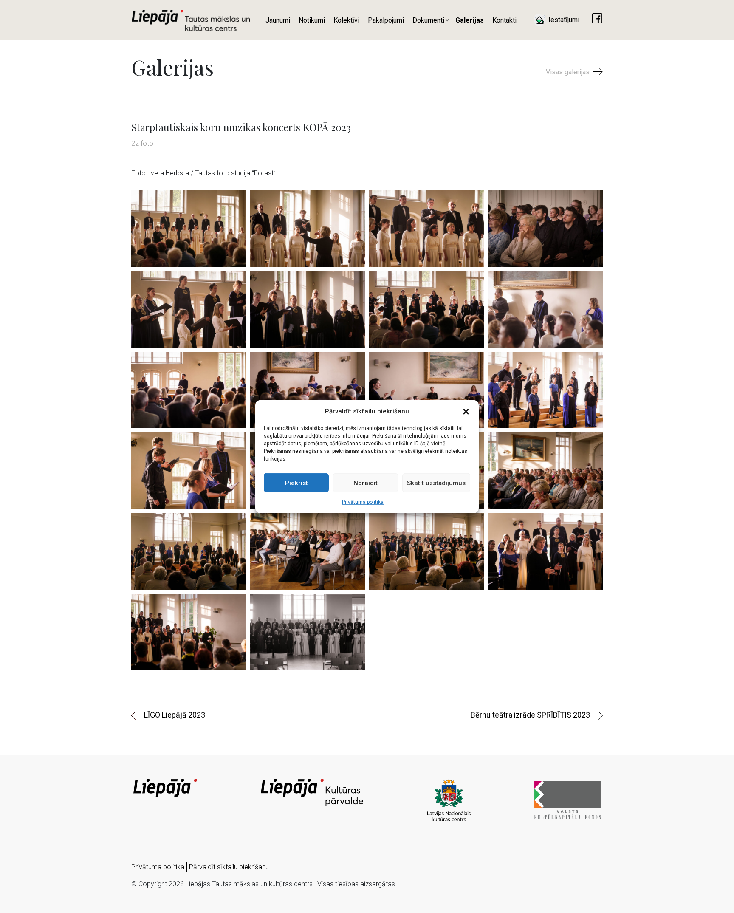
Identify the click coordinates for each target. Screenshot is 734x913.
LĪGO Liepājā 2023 (174, 714)
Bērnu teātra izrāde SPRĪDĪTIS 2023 (530, 714)
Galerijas (469, 20)
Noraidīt (365, 482)
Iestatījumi (563, 20)
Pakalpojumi (386, 20)
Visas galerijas (568, 72)
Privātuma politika (363, 502)
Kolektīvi (346, 20)
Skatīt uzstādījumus (436, 482)
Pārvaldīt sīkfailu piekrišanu (229, 867)
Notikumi (312, 20)
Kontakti (504, 20)
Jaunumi (277, 20)
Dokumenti (428, 20)
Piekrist (296, 482)
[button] (466, 411)
